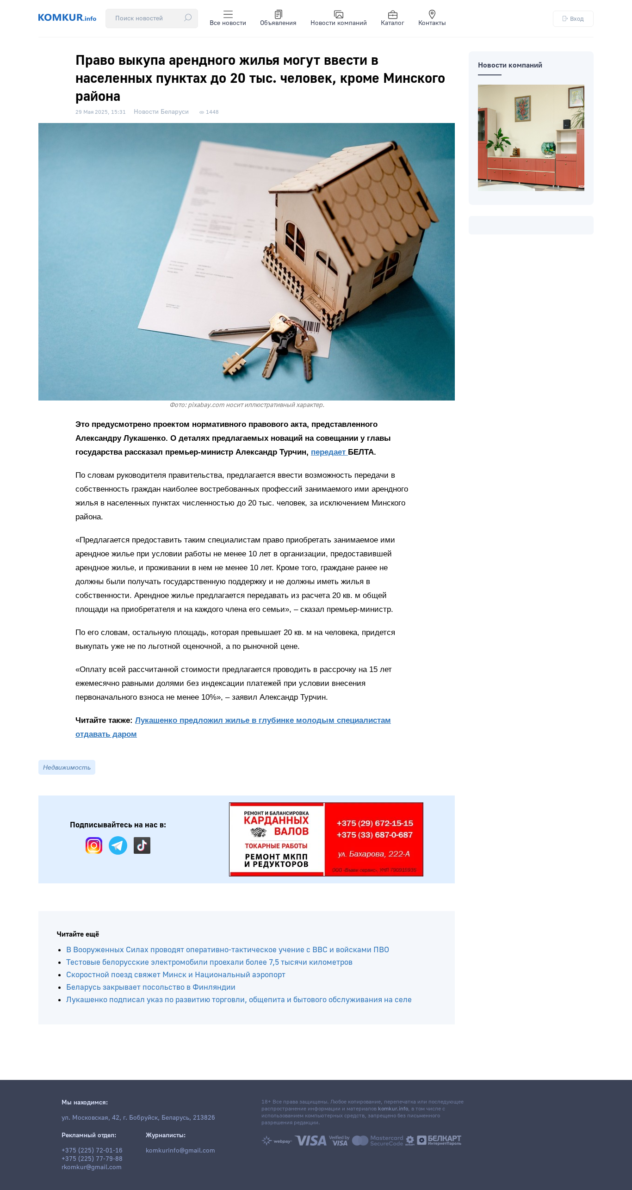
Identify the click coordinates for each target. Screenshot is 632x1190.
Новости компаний (338, 23)
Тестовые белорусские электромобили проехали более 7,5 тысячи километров (209, 962)
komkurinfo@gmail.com (180, 1151)
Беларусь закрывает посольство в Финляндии (150, 987)
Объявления (278, 23)
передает (329, 452)
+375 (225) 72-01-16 (92, 1151)
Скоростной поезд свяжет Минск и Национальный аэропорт (175, 975)
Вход (577, 19)
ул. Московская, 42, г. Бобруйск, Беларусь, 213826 (138, 1118)
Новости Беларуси (161, 112)
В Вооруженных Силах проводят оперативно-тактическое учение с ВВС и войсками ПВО (227, 950)
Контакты (432, 23)
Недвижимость (67, 767)
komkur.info (393, 1108)
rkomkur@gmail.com (92, 1167)
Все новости (228, 23)
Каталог (392, 23)
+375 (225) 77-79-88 (92, 1159)
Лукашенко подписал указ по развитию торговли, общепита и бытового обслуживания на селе (239, 1000)
